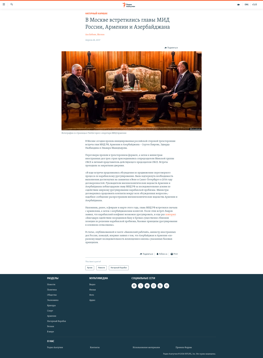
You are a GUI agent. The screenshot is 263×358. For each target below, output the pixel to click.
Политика (52, 290)
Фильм (92, 290)
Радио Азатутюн (55, 347)
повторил (170, 214)
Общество (52, 295)
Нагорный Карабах (96, 14)
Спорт (50, 311)
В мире (50, 332)
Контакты (95, 347)
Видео (92, 285)
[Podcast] (166, 285)
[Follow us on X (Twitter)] (140, 285)
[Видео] (239, 5)
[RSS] (160, 285)
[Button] (171, 48)
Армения (51, 316)
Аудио (92, 300)
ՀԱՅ (254, 5)
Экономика (52, 300)
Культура (51, 306)
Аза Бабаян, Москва (95, 35)
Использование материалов (146, 347)
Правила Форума (184, 347)
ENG (246, 5)
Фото (91, 295)
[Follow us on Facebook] (134, 285)
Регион (50, 326)
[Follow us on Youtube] (147, 285)
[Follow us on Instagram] (153, 285)
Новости (51, 285)
